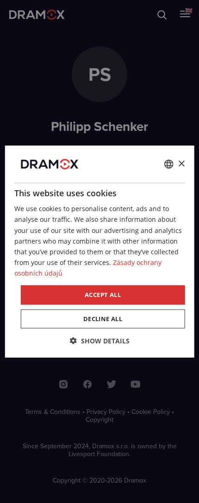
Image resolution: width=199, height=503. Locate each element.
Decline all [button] (102, 318)
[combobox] (168, 164)
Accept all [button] (103, 294)
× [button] (181, 163)
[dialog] (99, 252)
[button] (100, 340)
